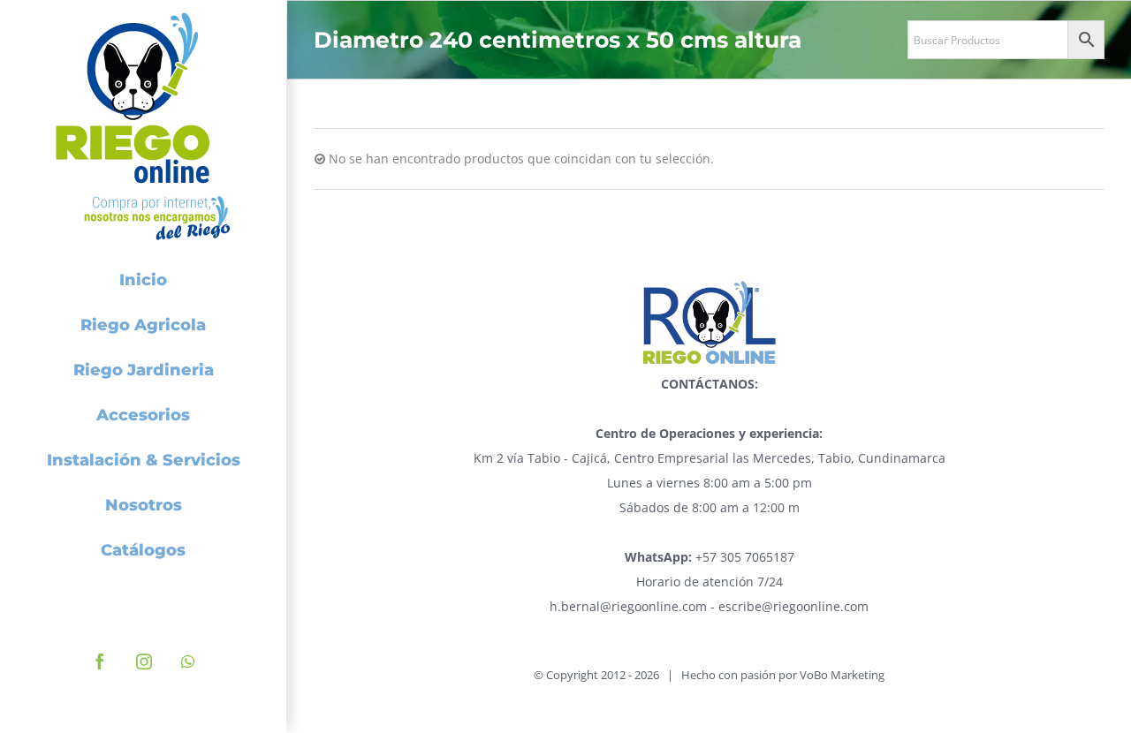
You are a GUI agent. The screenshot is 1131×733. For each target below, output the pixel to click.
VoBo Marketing (842, 675)
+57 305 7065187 (709, 556)
